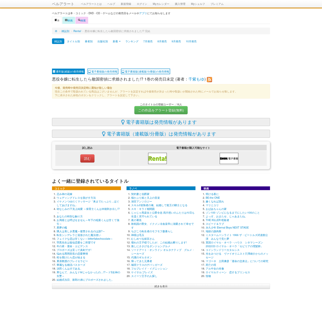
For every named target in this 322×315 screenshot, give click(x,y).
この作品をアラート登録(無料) (161, 110)
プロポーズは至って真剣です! (74, 250)
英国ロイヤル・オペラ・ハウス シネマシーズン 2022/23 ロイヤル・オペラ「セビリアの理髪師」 (234, 244)
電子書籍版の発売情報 (104, 71)
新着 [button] (116, 41)
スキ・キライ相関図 (143, 209)
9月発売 (176, 41)
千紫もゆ (196, 79)
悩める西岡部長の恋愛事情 (72, 253)
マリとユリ (212, 205)
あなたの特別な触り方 (70, 216)
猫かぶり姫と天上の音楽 (145, 197)
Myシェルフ (198, 4)
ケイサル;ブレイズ (142, 272)
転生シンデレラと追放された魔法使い (79, 235)
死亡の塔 (211, 265)
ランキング (131, 41)
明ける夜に (212, 194)
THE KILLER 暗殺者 (217, 220)
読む (87, 158)
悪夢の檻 (62, 227)
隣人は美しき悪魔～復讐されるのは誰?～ (81, 231)
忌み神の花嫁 (64, 194)
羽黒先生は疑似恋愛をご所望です (76, 242)
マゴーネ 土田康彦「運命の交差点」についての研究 (237, 261)
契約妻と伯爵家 (140, 194)
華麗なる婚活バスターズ (71, 265)
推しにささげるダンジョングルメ (150, 246)
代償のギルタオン (141, 257)
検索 (83, 20)
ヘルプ (111, 4)
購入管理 (180, 4)
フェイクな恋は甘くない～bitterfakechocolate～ (85, 238)
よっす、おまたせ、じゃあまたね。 (226, 216)
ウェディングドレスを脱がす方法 (76, 197)
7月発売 (148, 41)
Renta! (77, 31)
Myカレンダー (161, 4)
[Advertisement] (161, 56)
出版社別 (102, 41)
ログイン (142, 4)
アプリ (143, 13)
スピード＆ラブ (215, 224)
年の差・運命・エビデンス (72, 246)
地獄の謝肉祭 (213, 231)
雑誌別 (65, 31)
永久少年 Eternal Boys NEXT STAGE (227, 227)
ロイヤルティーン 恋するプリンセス (228, 272)
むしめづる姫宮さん (143, 238)
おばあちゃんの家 (216, 209)
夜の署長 (136, 220)
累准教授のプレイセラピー (72, 261)
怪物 (208, 276)
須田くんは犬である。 (70, 268)
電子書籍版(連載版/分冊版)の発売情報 (146, 71)
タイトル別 (73, 41)
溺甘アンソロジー (141, 201)
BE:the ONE (213, 197)
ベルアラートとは (91, 4)
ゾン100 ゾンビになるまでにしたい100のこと (233, 212)
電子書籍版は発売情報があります (161, 121)
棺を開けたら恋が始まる (71, 257)
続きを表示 (161, 286)
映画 (70, 20)
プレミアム (217, 4)
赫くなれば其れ (215, 201)
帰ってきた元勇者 (141, 261)
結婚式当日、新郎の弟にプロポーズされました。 (85, 279)
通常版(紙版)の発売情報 (69, 71)
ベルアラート (63, 3)
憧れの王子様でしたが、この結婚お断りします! (159, 242)
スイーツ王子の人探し (144, 276)
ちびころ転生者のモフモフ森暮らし (152, 231)
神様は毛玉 (137, 235)
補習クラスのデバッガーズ (146, 265)
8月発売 (162, 41)
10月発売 (191, 41)
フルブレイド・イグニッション (149, 268)
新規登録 (126, 4)
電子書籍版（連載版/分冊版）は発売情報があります (160, 133)
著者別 (89, 41)
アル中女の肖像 (215, 268)
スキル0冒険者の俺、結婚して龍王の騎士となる (159, 205)
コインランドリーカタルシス (223, 250)
